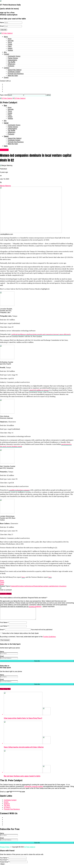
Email (2, 26)
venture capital (48, 586)
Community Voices (14, 56)
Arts (5, 52)
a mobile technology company (19, 490)
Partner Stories (13, 58)
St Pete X (7, 807)
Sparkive (7, 804)
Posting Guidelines (49, 637)
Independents (12, 60)
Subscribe (3, 29)
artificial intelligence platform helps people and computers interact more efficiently (41, 334)
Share (2, 864)
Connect (6, 68)
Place (10, 46)
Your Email (4, 860)
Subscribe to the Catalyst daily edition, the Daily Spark (20, 633)
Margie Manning (5, 186)
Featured (13, 586)
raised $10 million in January (39, 390)
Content (6, 54)
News (6, 37)
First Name (4, 622)
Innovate (10, 41)
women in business (59, 586)
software (35, 586)
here (23, 577)
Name (2, 22)
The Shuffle (11, 62)
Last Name (4, 626)
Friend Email (4, 862)
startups (40, 586)
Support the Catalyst (14, 70)
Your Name (4, 858)
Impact (10, 48)
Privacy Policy (5, 847)
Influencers (11, 64)
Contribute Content (14, 72)
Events (6, 77)
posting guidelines (35, 606)
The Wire (7, 805)
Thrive (10, 43)
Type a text (3, 95)
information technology (24, 586)
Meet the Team (13, 75)
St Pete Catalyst (29, 847)
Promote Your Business (16, 74)
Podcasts (11, 66)
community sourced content (33, 786)
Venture (10, 50)
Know (9, 39)
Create (10, 44)
